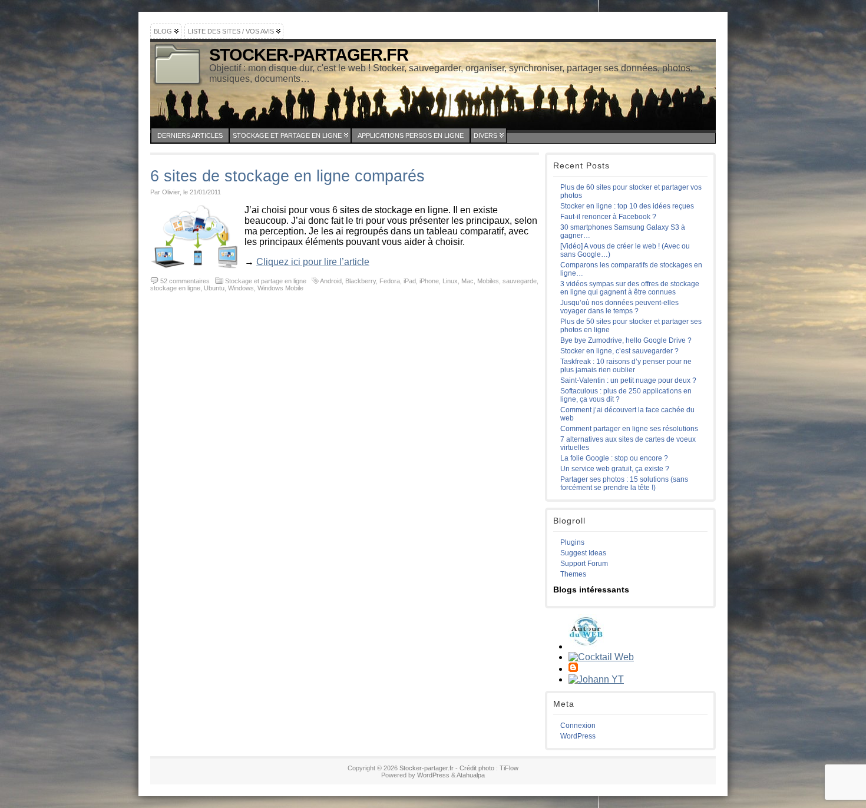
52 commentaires (185, 280)
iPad (410, 280)
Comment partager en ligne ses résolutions (629, 429)
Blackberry (360, 280)
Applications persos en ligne (411, 135)
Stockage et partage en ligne (287, 135)
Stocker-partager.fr (308, 54)
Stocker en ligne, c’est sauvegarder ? (619, 351)
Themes (573, 574)
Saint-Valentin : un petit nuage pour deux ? (628, 380)
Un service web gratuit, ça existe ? (614, 469)
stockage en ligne (175, 288)
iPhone (429, 280)
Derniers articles (190, 135)
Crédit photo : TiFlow (489, 767)
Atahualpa (471, 775)
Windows (241, 288)
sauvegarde (520, 280)
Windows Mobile (280, 288)
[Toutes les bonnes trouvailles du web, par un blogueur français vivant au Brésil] (601, 657)
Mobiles (488, 280)
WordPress (578, 736)
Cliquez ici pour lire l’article (312, 262)
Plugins (572, 542)
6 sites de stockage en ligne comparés (287, 176)
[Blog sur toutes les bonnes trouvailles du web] (586, 646)
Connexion (578, 725)
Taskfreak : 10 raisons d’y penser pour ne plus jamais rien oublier (626, 365)
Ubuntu (214, 288)
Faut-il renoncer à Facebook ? (608, 217)
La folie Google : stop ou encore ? (614, 458)
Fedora (389, 280)
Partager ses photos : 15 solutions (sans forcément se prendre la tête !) (624, 483)
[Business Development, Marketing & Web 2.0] (596, 679)
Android (331, 280)
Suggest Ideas (583, 553)
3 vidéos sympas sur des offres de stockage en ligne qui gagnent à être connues (629, 288)
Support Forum (584, 563)
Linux (450, 280)
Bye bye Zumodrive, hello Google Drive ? (626, 340)
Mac (467, 280)
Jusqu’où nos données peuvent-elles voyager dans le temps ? (619, 307)
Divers (485, 135)
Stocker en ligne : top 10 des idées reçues (627, 206)
